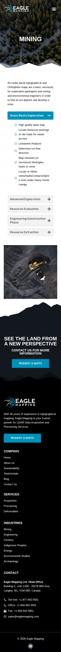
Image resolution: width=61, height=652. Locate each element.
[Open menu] (54, 9)
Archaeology (11, 561)
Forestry (9, 539)
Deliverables (11, 511)
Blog (6, 478)
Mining (7, 529)
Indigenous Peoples (15, 545)
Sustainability (11, 468)
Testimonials (11, 473)
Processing (10, 506)
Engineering (11, 534)
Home (7, 457)
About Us (9, 462)
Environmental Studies (17, 556)
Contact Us (10, 484)
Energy (8, 550)
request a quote (22, 437)
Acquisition (10, 500)
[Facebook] (30, 646)
